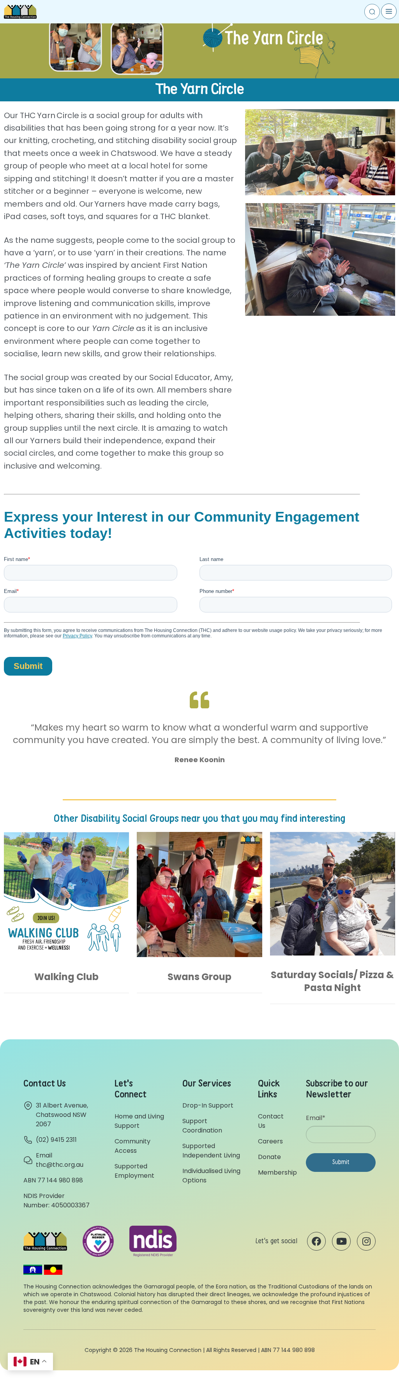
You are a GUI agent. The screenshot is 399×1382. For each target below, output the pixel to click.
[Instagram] (366, 1241)
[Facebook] (316, 1241)
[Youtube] (341, 1241)
